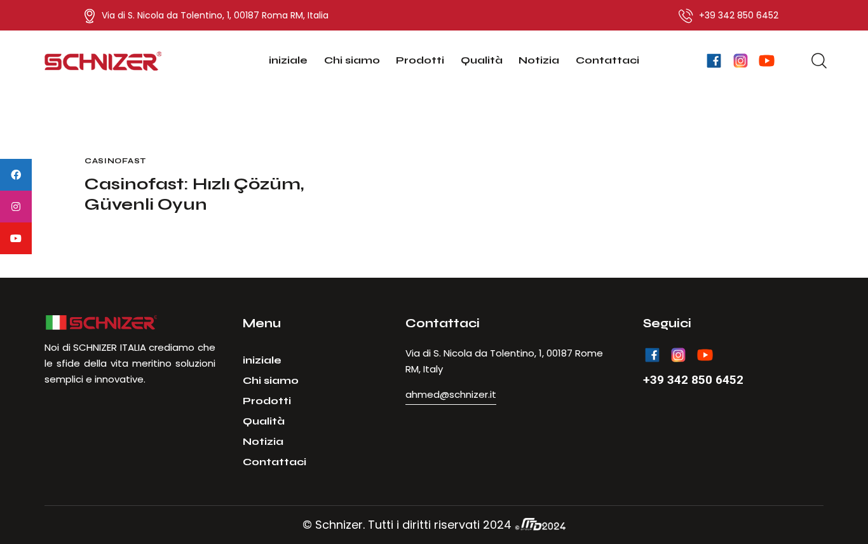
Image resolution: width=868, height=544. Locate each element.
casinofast (115, 160)
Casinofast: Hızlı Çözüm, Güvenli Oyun (194, 194)
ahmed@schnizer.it (450, 394)
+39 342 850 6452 (693, 380)
